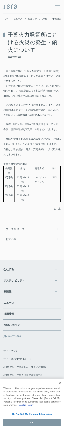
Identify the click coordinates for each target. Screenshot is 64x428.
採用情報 (8, 313)
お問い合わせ (11, 324)
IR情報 (7, 291)
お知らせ (32, 18)
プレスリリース (15, 229)
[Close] (60, 383)
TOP (5, 18)
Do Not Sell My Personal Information (32, 414)
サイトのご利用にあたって (17, 359)
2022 (44, 18)
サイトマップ (10, 350)
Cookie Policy (26, 405)
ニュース (17, 18)
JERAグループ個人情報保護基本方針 (23, 375)
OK (32, 422)
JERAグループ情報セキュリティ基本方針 (25, 367)
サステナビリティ (14, 280)
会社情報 (8, 269)
